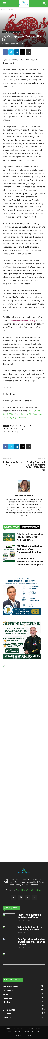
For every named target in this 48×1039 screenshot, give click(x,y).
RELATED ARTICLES (11, 527)
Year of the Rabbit (10, 432)
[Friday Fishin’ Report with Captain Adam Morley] (9, 917)
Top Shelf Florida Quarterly (22, 320)
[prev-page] (4, 571)
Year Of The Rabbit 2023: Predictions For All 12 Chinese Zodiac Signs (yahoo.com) (22, 414)
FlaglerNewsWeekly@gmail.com (29, 890)
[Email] (22, 52)
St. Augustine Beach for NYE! (12, 463)
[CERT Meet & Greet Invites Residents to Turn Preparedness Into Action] (9, 553)
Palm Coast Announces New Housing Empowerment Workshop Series (30, 537)
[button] (4, 3)
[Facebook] (5, 52)
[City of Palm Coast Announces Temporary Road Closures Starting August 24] (9, 561)
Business (16, 1029)
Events (38, 1031)
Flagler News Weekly (17, 426)
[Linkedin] (16, 52)
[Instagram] (20, 897)
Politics (37, 1029)
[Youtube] (34, 897)
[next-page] (8, 571)
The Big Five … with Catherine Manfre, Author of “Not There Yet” (35, 466)
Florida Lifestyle (27, 1029)
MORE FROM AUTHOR (30, 527)
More (9, 1031)
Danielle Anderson (11, 43)
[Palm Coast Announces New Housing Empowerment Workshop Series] (9, 537)
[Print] (28, 52)
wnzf (27, 429)
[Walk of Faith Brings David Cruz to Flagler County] (9, 930)
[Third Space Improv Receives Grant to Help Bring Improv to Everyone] (9, 942)
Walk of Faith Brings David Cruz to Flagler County (29, 928)
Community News (14, 32)
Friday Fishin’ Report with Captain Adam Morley (29, 916)
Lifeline (30, 426)
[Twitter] (11, 52)
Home (3, 9)
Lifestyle (11, 9)
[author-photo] (24, 492)
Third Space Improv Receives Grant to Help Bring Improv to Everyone (31, 942)
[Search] (44, 3)
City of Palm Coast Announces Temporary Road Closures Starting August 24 (30, 561)
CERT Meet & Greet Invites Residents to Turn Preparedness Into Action (29, 549)
